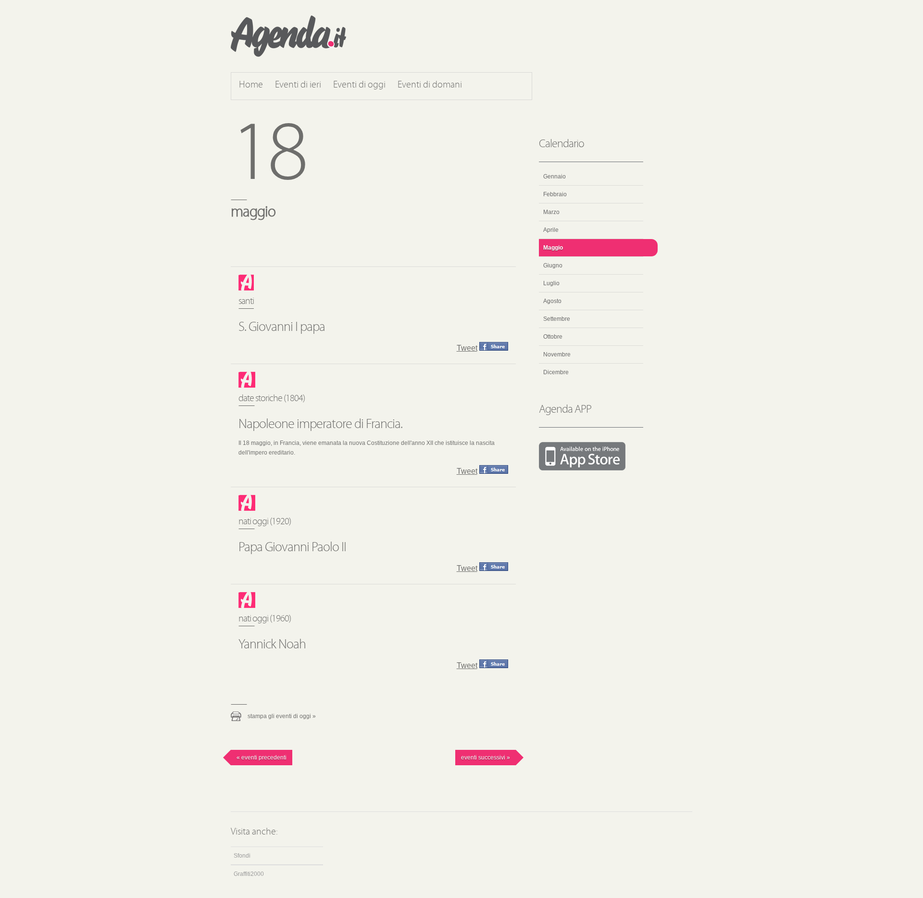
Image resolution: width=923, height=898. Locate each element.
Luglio (551, 283)
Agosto (552, 301)
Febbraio (555, 194)
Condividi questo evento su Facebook (493, 346)
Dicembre (556, 372)
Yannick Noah (272, 645)
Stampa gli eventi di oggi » (282, 716)
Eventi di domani (430, 85)
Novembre (557, 354)
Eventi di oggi (359, 85)
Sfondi (242, 855)
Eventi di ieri (298, 85)
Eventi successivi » (485, 757)
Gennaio (554, 176)
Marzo (551, 212)
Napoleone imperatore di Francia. (320, 424)
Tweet (467, 348)
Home (251, 85)
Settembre (556, 319)
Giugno (552, 265)
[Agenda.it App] (591, 457)
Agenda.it (288, 36)
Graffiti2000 (249, 874)
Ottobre (552, 336)
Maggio (553, 247)
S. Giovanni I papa (281, 327)
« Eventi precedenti (262, 757)
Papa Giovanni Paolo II (292, 548)
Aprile (551, 230)
